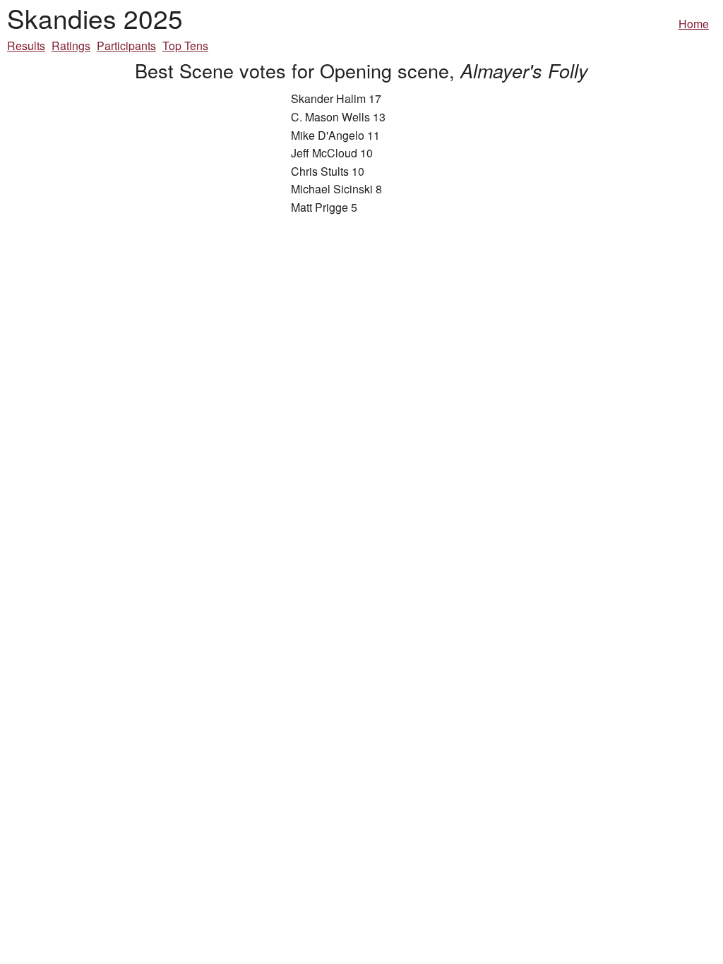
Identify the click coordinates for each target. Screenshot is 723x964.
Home (694, 24)
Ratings (71, 45)
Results (26, 45)
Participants (126, 45)
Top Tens (185, 45)
